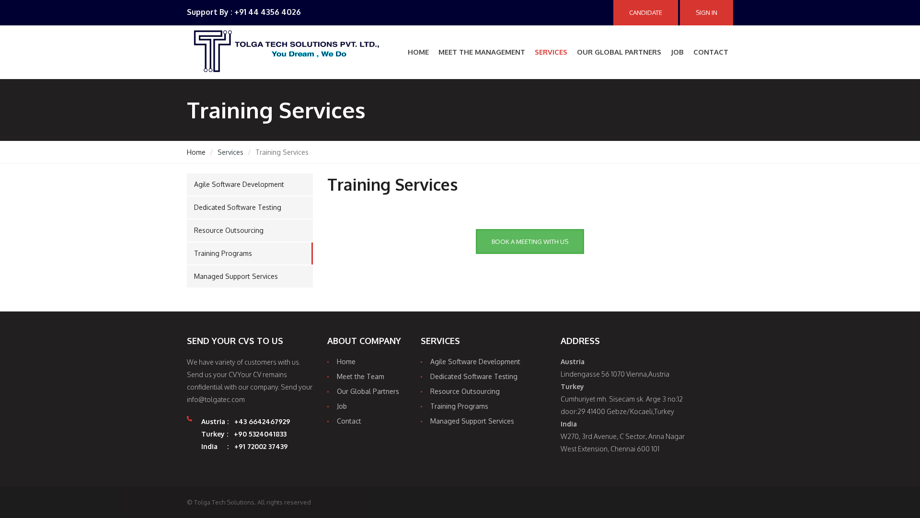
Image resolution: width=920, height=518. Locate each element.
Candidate (645, 12)
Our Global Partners (619, 52)
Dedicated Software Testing (237, 207)
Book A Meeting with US (530, 241)
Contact (710, 52)
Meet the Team (360, 376)
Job (677, 52)
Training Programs (223, 253)
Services (551, 52)
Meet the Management (481, 52)
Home (418, 52)
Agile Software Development (239, 184)
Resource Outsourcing (229, 230)
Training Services (392, 184)
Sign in (706, 12)
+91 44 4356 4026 (267, 12)
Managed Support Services (236, 276)
